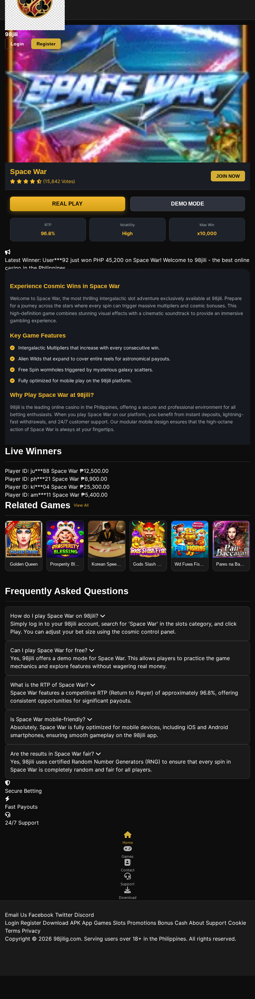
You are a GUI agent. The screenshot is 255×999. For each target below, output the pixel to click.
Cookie (237, 922)
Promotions (141, 922)
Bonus (165, 922)
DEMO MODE (187, 204)
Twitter (64, 914)
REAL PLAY (67, 204)
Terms (12, 930)
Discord (84, 914)
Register (46, 43)
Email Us (16, 914)
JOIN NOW (228, 176)
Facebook (41, 914)
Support (216, 922)
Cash (181, 922)
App (87, 922)
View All (81, 505)
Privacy (31, 930)
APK (75, 922)
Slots (119, 922)
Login (17, 43)
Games (102, 922)
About (196, 922)
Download (55, 922)
